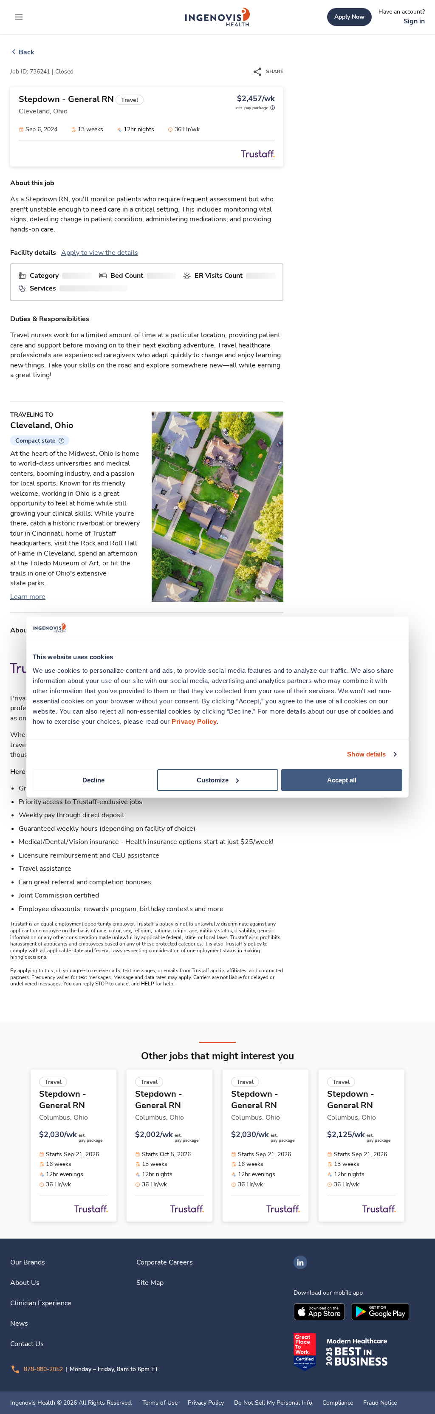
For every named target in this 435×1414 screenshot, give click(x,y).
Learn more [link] (27, 596)
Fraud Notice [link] (380, 1403)
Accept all (341, 779)
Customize (213, 779)
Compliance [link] (337, 1403)
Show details (366, 754)
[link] (217, 17)
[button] (39, 440)
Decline (93, 779)
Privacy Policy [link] (206, 1403)
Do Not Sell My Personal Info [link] (273, 1403)
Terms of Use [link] (160, 1403)
